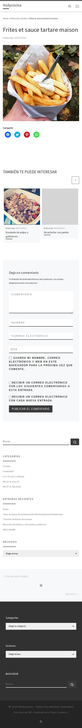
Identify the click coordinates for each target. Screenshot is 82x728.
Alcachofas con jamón (56, 232)
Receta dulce (11, 481)
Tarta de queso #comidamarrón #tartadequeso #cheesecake (33, 514)
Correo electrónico (29, 336)
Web (13, 349)
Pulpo (6, 509)
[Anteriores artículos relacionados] (67, 180)
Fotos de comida (18, 18)
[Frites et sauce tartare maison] (41, 83)
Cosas (6, 466)
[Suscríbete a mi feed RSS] (41, 722)
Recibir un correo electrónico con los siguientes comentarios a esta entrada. (39, 386)
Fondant (8, 471)
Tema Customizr (59, 712)
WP (30, 712)
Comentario (21, 294)
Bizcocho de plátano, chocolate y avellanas (24, 524)
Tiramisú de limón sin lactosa (17, 519)
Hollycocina (25, 706)
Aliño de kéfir (9, 529)
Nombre (17, 322)
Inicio (5, 18)
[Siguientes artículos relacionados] (75, 180)
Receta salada (12, 486)
